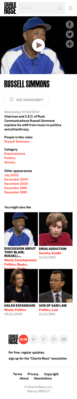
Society (9, 162)
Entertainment (14, 154)
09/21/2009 (19, 309)
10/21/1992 (53, 253)
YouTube (63, 339)
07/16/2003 (20, 258)
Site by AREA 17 (38, 391)
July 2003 (11, 175)
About (24, 378)
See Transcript (29, 100)
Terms (17, 374)
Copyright (51, 374)
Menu (69, 8)
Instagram (53, 339)
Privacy (33, 374)
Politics (10, 158)
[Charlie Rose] (13, 339)
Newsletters (43, 378)
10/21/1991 (53, 309)
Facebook (70, 25)
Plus (70, 44)
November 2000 (16, 179)
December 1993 (15, 188)
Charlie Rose (10, 8)
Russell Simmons (16, 141)
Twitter (70, 34)
